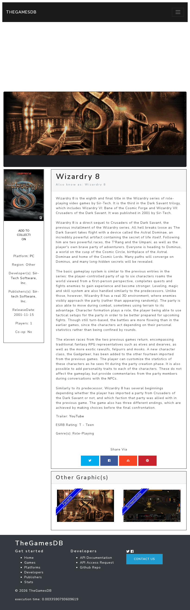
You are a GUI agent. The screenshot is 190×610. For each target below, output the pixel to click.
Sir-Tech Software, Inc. (25, 278)
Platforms (32, 567)
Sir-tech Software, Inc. (25, 296)
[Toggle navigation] (178, 12)
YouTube (76, 416)
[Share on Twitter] (90, 461)
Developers (34, 572)
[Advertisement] (95, 56)
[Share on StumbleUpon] (128, 461)
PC (32, 256)
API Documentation (96, 558)
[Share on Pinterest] (147, 461)
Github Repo (90, 567)
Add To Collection (24, 235)
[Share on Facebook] (109, 461)
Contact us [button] (144, 559)
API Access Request (97, 562)
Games (30, 562)
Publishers (33, 577)
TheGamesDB (21, 12)
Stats (28, 582)
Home (29, 558)
